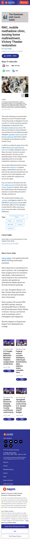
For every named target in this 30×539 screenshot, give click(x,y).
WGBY (4, 454)
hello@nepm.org (11, 459)
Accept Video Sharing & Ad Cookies (15, 526)
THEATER (10, 228)
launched (5, 150)
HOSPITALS (19, 221)
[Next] (26, 95)
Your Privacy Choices (15, 536)
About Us (5, 462)
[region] (15, 512)
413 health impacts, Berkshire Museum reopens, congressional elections (8, 357)
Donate (24, 2)
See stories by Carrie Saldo (10, 244)
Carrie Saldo (8, 49)
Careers (5, 473)
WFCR (8, 454)
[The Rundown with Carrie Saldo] (5, 17)
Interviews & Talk (8, 349)
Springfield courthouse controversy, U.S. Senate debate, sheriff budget (21, 406)
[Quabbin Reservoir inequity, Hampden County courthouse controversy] (8, 391)
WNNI (24, 454)
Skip (15, 531)
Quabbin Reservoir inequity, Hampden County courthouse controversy (8, 406)
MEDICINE (10, 224)
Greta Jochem (19, 102)
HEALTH (20, 224)
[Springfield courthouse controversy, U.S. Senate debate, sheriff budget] (21, 391)
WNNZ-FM (20, 454)
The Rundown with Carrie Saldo (16, 17)
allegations (13, 167)
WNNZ (12, 454)
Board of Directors (8, 480)
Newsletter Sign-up (8, 469)
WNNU (15, 454)
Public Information (8, 484)
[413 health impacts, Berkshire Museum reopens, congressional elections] (8, 343)
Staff (4, 476)
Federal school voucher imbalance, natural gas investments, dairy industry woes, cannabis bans (21, 361)
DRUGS (10, 221)
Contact (5, 466)
